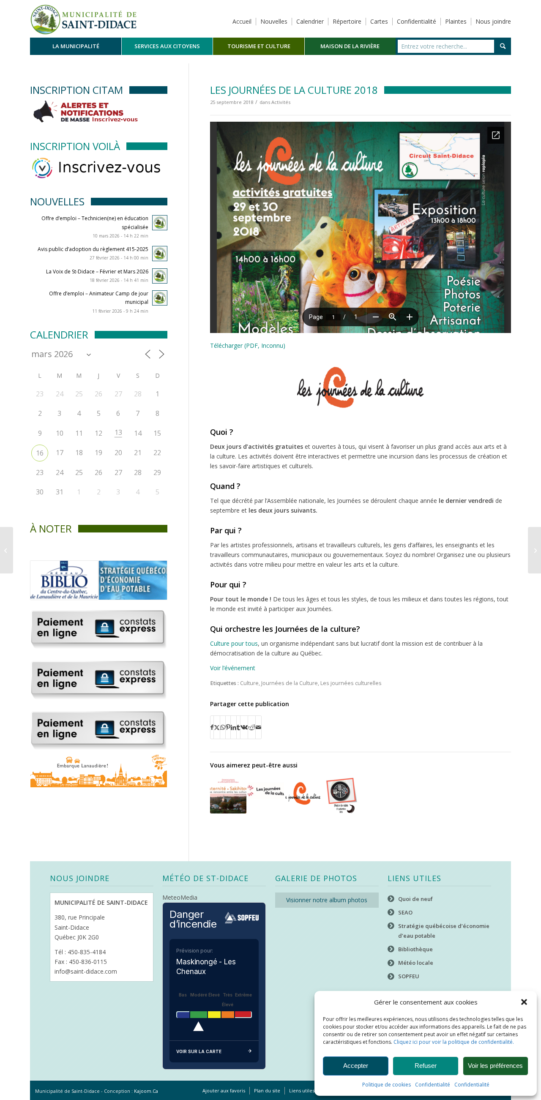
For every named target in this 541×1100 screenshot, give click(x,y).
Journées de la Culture (289, 683)
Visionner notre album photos (326, 900)
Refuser (426, 1065)
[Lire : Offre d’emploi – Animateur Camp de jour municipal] (159, 298)
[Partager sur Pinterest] (228, 727)
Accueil (241, 21)
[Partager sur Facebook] (211, 727)
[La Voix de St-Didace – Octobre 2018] (6, 550)
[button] (524, 1002)
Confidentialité (432, 1084)
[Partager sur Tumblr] (238, 727)
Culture (249, 683)
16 (40, 453)
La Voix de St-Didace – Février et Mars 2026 (97, 271)
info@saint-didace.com (86, 971)
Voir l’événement (232, 668)
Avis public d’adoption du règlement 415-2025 (93, 249)
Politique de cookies (386, 1084)
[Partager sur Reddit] (251, 727)
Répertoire (347, 21)
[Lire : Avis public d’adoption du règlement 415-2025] (159, 253)
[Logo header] (83, 18)
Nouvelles (273, 21)
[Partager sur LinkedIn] (233, 727)
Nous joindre (493, 21)
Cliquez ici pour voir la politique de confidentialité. (453, 1041)
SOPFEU (408, 976)
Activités (280, 102)
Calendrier (310, 21)
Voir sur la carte (198, 1051)
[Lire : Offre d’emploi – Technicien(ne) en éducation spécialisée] (159, 222)
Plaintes (456, 21)
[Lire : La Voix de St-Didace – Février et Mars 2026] (159, 276)
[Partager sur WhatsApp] (222, 727)
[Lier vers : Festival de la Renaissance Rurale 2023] (228, 795)
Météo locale (415, 962)
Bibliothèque (415, 949)
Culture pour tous (234, 643)
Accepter (355, 1065)
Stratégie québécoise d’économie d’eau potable (443, 930)
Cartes (379, 21)
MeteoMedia (179, 897)
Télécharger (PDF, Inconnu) (247, 345)
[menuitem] (75, 46)
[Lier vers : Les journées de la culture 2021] (266, 795)
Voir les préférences (495, 1065)
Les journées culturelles (351, 683)
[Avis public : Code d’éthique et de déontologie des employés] (534, 550)
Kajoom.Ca (146, 1091)
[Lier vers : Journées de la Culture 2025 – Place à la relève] (341, 795)
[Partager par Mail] (258, 727)
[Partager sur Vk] (244, 727)
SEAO (405, 912)
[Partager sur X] (217, 727)
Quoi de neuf (415, 899)
